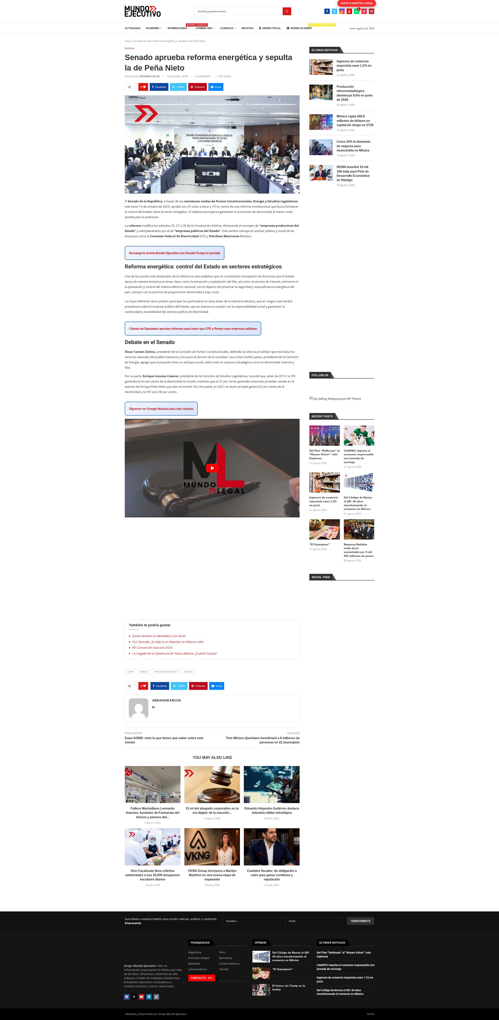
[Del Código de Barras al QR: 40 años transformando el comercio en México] (359, 482)
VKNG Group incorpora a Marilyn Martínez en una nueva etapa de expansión (212, 875)
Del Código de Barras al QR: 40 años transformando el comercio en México (358, 503)
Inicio (128, 41)
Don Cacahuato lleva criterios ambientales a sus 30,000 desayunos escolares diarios (152, 875)
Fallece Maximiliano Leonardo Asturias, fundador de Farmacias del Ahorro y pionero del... (152, 813)
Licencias (226, 28)
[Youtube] (349, 11)
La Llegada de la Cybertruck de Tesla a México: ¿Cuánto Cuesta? (174, 653)
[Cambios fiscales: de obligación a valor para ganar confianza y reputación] (272, 846)
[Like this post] (144, 87)
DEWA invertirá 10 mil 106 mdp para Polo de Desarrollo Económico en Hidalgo (353, 173)
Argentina (194, 952)
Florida (223, 969)
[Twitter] (334, 11)
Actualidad (132, 28)
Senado (188, 671)
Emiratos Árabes (199, 958)
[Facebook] (327, 11)
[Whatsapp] (356, 11)
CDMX (130, 671)
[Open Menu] (371, 11)
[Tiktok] (364, 11)
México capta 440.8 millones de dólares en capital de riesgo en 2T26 (355, 121)
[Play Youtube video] (212, 468)
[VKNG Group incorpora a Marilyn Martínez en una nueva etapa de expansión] (212, 846)
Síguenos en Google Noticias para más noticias (161, 408)
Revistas (247, 28)
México (144, 671)
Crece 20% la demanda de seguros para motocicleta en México (353, 146)
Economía (152, 28)
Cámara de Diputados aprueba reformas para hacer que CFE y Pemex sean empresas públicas (193, 328)
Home (370, 1014)
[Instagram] (342, 11)
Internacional (179, 27)
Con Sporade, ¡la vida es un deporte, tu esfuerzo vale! (167, 642)
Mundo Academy (301, 27)
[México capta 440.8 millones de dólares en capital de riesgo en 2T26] (321, 122)
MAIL (210, 978)
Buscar (287, 11)
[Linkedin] (149, 997)
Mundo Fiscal (271, 28)
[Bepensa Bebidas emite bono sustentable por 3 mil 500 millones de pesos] (359, 529)
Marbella (194, 963)
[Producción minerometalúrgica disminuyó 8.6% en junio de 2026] (321, 92)
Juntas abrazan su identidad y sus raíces (159, 636)
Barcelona (225, 958)
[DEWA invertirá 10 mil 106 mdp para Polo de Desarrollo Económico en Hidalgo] (321, 172)
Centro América (229, 963)
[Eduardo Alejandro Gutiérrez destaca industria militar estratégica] (272, 784)
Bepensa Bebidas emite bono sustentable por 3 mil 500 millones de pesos (359, 550)
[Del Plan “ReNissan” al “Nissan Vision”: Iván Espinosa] (324, 436)
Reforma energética (166, 671)
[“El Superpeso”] (324, 529)
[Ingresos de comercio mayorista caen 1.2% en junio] (321, 67)
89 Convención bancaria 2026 (152, 647)
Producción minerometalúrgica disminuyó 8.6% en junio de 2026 (355, 93)
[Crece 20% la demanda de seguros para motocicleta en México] (321, 147)
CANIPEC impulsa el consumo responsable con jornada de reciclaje (359, 456)
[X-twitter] (134, 997)
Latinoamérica (197, 969)
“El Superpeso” (319, 544)
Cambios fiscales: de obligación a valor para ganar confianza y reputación (272, 875)
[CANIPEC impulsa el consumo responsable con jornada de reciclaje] (359, 436)
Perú (222, 952)
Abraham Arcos (150, 76)
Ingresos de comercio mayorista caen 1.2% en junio (354, 66)
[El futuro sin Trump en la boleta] (261, 990)
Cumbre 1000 (204, 28)
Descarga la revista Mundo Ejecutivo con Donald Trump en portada (174, 253)
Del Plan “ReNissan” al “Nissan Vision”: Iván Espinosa (324, 454)
